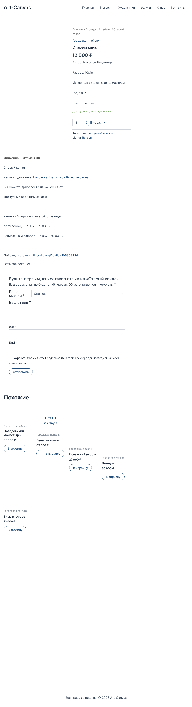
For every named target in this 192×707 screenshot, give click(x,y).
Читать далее (50, 453)
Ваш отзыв (20, 302)
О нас (161, 7)
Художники (126, 7)
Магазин (106, 7)
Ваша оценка (17, 293)
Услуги (146, 7)
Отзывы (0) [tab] (31, 158)
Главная (88, 7)
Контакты (178, 7)
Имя (12, 327)
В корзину (97, 122)
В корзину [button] (15, 448)
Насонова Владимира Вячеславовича (60, 177)
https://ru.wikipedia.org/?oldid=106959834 (47, 255)
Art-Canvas (17, 7)
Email (13, 342)
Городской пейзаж (98, 29)
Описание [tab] (11, 158)
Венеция (87, 137)
